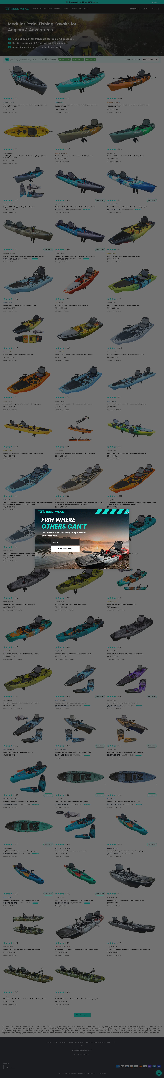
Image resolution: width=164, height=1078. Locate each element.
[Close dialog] (127, 511)
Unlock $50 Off (65, 548)
